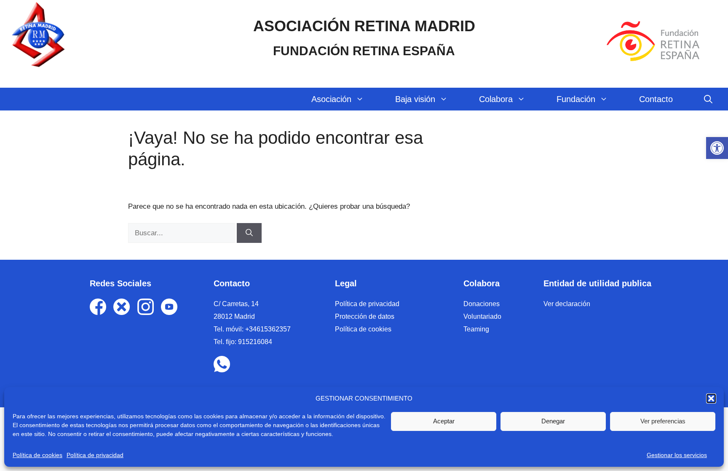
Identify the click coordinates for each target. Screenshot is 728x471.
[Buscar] (249, 233)
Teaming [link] (476, 329)
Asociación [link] (331, 99)
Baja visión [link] (415, 99)
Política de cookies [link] (37, 455)
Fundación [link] (576, 99)
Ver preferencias (662, 421)
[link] (717, 148)
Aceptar (444, 421)
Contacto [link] (656, 99)
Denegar (553, 421)
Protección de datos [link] (364, 316)
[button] (711, 398)
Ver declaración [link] (566, 303)
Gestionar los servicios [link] (677, 455)
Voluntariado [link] (482, 316)
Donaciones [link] (481, 303)
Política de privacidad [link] (95, 455)
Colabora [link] (496, 99)
